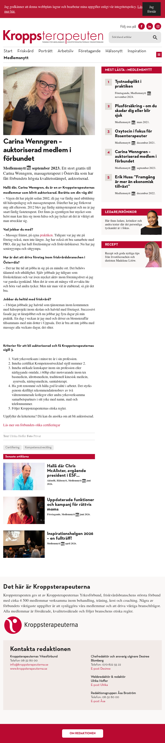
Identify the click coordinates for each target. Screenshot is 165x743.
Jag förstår (151, 8)
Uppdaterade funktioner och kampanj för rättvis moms (70, 505)
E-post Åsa (98, 701)
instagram (157, 26)
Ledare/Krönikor (121, 212)
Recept (111, 244)
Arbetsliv (65, 51)
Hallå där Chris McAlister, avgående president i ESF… (66, 471)
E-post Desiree (101, 668)
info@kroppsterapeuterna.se (29, 664)
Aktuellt (51, 480)
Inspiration (137, 51)
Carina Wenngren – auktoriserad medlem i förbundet (136, 156)
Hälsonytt (114, 51)
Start (8, 51)
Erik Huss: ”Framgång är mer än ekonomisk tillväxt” (135, 182)
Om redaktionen (83, 733)
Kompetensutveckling (38, 447)
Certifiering (12, 447)
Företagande (89, 51)
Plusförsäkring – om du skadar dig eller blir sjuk (136, 111)
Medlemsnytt (16, 58)
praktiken (46, 235)
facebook (141, 26)
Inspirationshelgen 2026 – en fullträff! (70, 536)
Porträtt (45, 51)
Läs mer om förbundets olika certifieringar (31, 425)
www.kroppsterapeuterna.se (28, 668)
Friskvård (25, 51)
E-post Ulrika (99, 684)
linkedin (149, 26)
